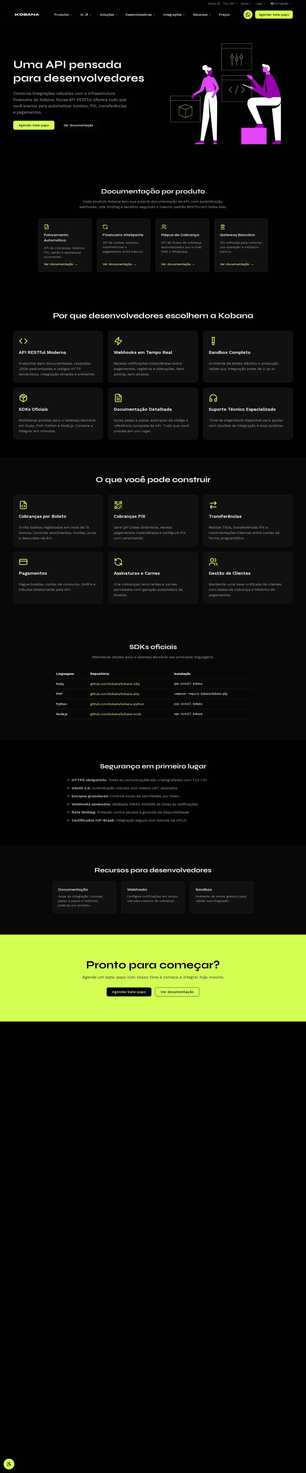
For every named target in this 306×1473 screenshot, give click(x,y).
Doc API (229, 3)
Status (212, 3)
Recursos (200, 14)
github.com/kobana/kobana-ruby (115, 684)
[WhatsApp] (248, 14)
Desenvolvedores (139, 14)
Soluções (107, 14)
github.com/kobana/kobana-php (114, 694)
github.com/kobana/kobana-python (117, 704)
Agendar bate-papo (274, 14)
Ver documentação (78, 125)
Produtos (61, 14)
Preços (224, 14)
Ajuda (244, 3)
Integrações (172, 14)
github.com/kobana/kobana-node (115, 714)
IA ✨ (84, 14)
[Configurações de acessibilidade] (9, 1464)
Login (259, 3)
